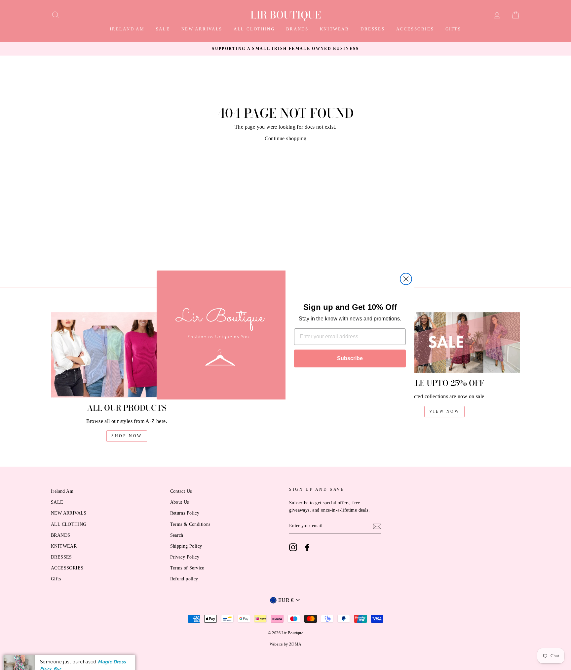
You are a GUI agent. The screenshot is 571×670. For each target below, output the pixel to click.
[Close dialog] (406, 279)
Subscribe (350, 358)
